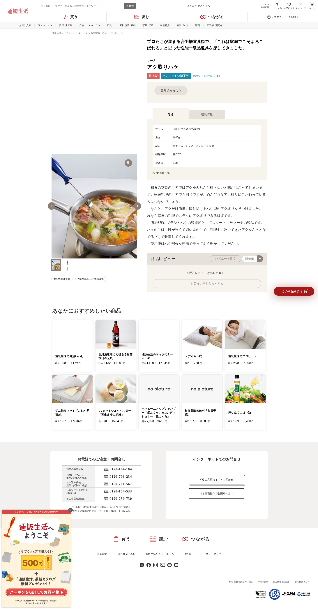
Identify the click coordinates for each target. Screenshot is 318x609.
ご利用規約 (262, 582)
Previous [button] (51, 206)
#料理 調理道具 (62, 279)
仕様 (171, 114)
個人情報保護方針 (281, 582)
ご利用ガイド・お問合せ (285, 16)
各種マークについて (204, 75)
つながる (216, 17)
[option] (94, 206)
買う (74, 17)
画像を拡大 (128, 163)
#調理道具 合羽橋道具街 (91, 279)
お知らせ (190, 553)
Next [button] (137, 206)
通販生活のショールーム (160, 553)
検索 (131, 5)
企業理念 (102, 553)
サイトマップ (213, 553)
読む (146, 17)
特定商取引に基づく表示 (241, 582)
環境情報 (207, 114)
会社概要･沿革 (126, 553)
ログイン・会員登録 (266, 5)
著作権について (302, 582)
